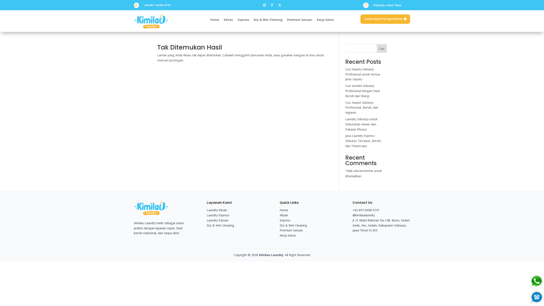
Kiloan (228, 20)
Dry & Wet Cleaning (268, 20)
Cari (381, 49)
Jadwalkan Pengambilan (383, 19)
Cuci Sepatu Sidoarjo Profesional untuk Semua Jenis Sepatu (362, 74)
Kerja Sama (325, 20)
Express (243, 20)
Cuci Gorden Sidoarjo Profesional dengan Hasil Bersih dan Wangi (362, 91)
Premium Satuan (299, 20)
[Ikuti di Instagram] (264, 5)
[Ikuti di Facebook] (272, 5)
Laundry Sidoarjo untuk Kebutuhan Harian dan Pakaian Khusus (361, 124)
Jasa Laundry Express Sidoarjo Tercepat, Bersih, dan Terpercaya (363, 141)
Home (214, 20)
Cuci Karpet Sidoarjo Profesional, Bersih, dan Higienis (361, 108)
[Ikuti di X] (280, 5)
